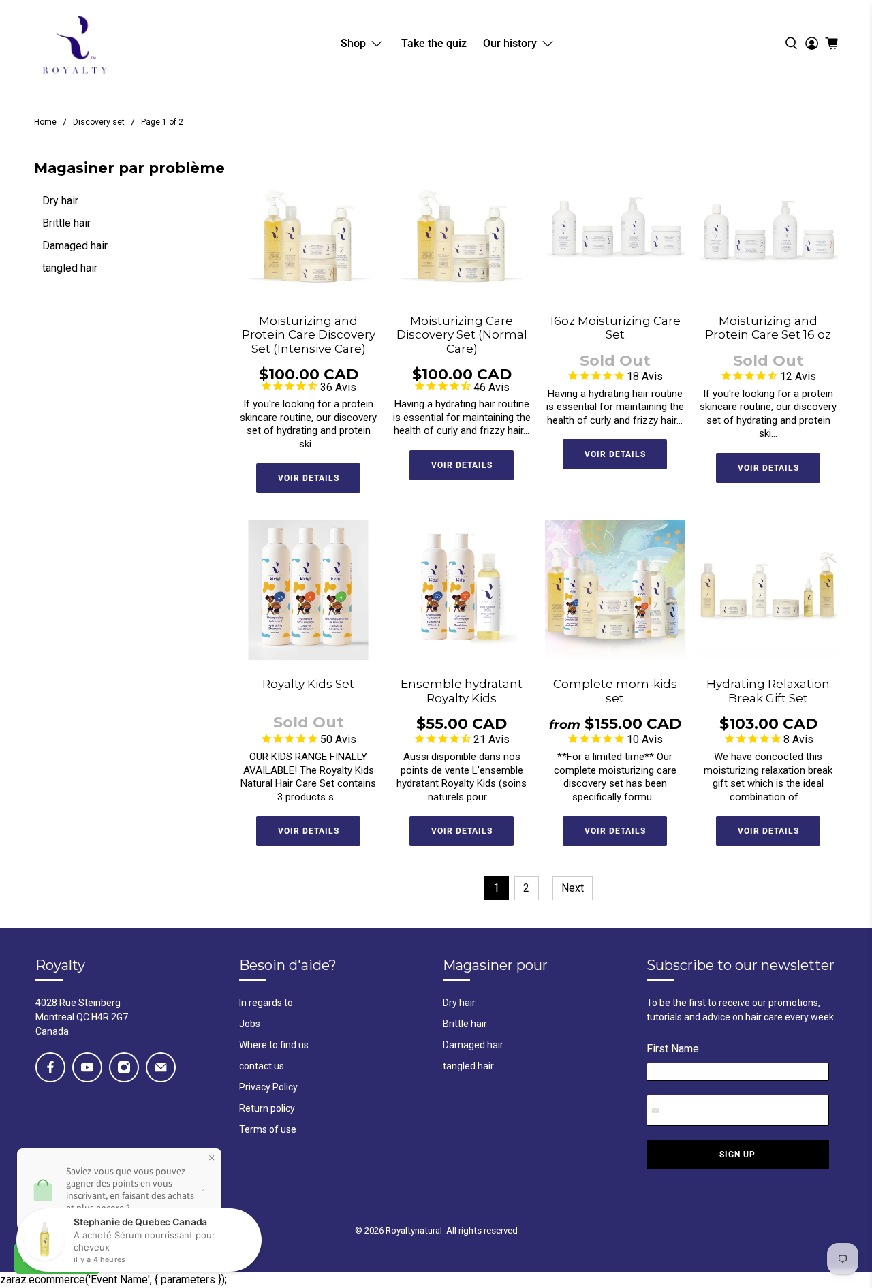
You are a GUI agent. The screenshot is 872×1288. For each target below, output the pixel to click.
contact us (261, 1066)
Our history (510, 43)
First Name (673, 1048)
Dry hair (60, 200)
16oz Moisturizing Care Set (615, 327)
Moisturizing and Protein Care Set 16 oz (768, 327)
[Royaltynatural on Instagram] (124, 1067)
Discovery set (99, 122)
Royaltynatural (414, 1230)
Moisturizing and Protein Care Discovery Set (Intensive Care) (308, 335)
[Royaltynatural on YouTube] (87, 1067)
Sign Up (737, 1154)
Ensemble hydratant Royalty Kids (462, 690)
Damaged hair (75, 245)
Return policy (267, 1108)
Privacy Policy (268, 1087)
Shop (353, 43)
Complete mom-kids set (615, 690)
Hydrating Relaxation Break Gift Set (768, 690)
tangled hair (69, 268)
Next (572, 887)
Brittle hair (66, 223)
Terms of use (267, 1129)
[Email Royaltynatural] (161, 1067)
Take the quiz (434, 43)
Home (45, 122)
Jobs (249, 1023)
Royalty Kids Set (308, 684)
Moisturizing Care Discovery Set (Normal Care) (461, 335)
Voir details (308, 478)
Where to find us (274, 1044)
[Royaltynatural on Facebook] (50, 1067)
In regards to (266, 1002)
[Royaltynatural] (74, 43)
